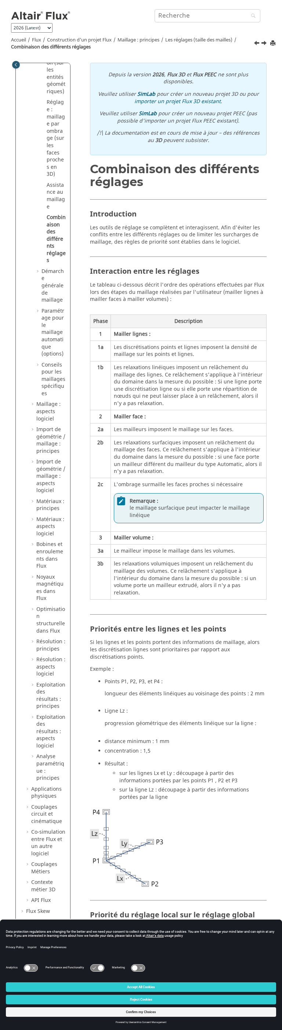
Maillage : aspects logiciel (48, 411)
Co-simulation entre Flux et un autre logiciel (48, 843)
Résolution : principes (50, 645)
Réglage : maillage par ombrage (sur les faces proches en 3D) (56, 138)
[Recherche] (251, 16)
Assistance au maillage (56, 196)
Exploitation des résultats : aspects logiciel (50, 731)
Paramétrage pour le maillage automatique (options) (52, 332)
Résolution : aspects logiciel (50, 667)
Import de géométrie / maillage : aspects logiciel (50, 476)
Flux (36, 40)
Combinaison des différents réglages (51, 47)
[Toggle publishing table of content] (16, 65)
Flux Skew (38, 911)
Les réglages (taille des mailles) (198, 40)
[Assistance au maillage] (257, 44)
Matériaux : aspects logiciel (50, 527)
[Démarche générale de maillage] (265, 44)
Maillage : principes (138, 40)
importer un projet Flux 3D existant (177, 101)
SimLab (146, 94)
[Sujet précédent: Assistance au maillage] (257, 44)
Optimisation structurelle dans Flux (50, 620)
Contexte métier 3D (43, 885)
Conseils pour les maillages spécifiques (53, 379)
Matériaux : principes (50, 505)
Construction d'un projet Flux (79, 40)
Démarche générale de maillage (52, 285)
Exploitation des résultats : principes (50, 695)
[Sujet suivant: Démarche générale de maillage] (265, 44)
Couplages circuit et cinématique (46, 814)
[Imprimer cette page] (273, 43)
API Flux (41, 900)
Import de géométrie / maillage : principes (50, 440)
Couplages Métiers (44, 868)
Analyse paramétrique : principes (50, 767)
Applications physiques (46, 792)
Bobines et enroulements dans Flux (49, 555)
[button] (44, 102)
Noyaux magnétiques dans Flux (50, 588)
